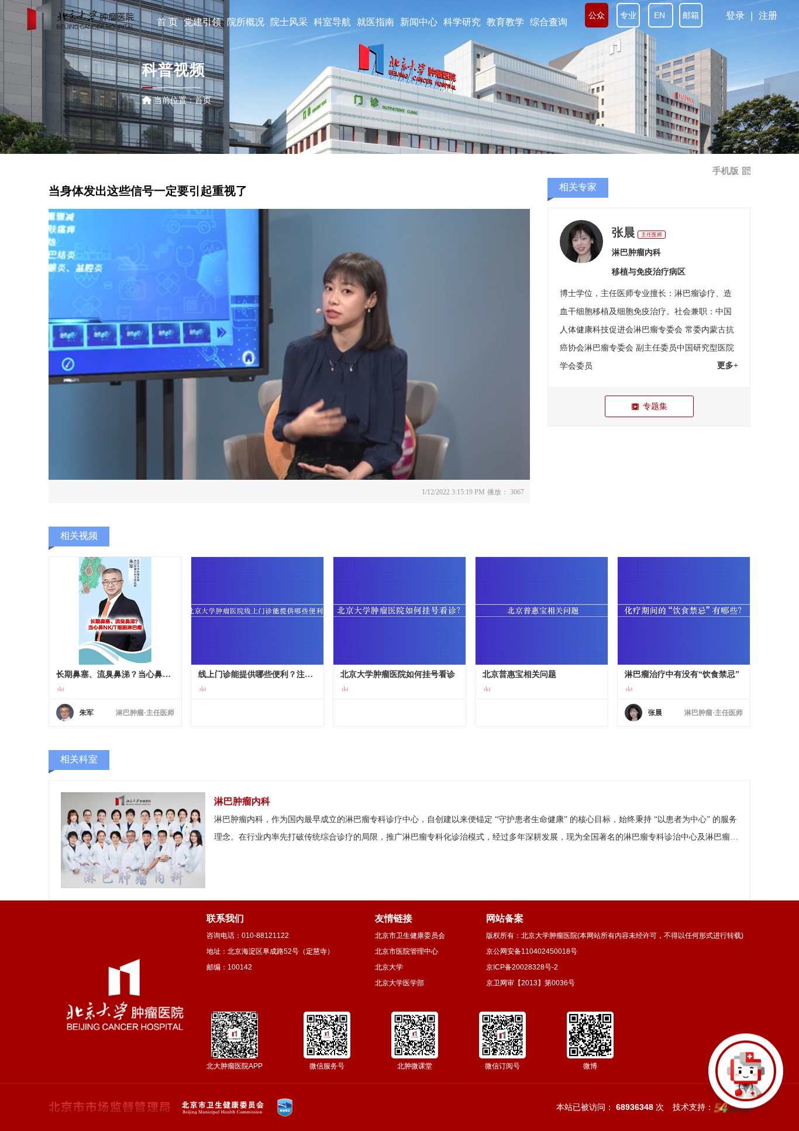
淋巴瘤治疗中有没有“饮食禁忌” (682, 674)
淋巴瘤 (686, 293)
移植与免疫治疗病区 (649, 271)
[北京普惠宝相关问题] (542, 611)
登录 (735, 15)
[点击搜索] (745, 1077)
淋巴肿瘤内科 (636, 252)
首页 (203, 100)
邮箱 (691, 15)
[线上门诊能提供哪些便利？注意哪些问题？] (257, 611)
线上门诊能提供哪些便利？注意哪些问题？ (257, 674)
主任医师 (651, 235)
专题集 (655, 406)
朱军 (87, 713)
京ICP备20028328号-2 (522, 967)
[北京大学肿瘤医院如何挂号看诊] (399, 611)
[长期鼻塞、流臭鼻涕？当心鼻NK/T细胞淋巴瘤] (115, 611)
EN (661, 15)
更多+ (727, 365)
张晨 (623, 232)
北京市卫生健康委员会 (410, 935)
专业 (628, 15)
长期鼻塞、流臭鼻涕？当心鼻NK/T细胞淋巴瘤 (115, 674)
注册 (768, 15)
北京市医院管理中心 (406, 951)
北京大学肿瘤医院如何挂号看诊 (397, 674)
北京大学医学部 (399, 983)
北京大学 (389, 967)
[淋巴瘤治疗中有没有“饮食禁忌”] (684, 611)
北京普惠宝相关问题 (519, 674)
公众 (596, 15)
